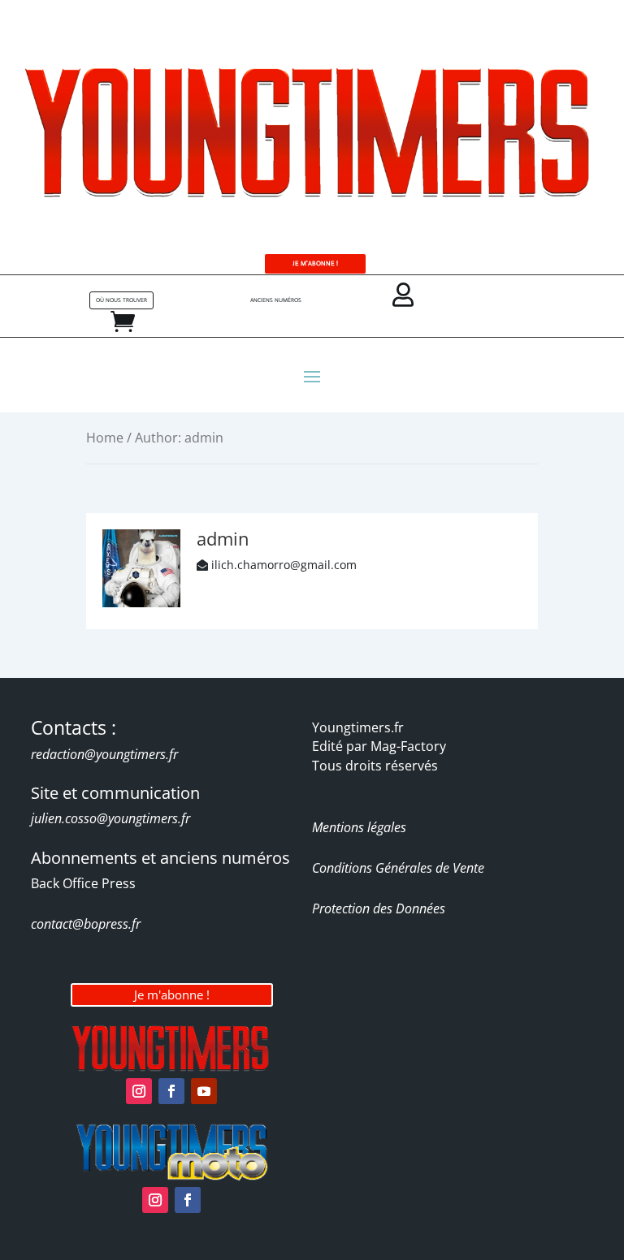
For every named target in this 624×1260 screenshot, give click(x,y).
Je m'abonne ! (172, 994)
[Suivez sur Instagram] (139, 1091)
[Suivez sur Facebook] (171, 1091)
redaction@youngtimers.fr (104, 754)
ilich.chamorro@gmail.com (284, 564)
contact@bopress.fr (86, 924)
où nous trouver (121, 300)
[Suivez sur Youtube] (204, 1091)
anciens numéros (275, 300)
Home (105, 438)
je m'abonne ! (315, 263)
